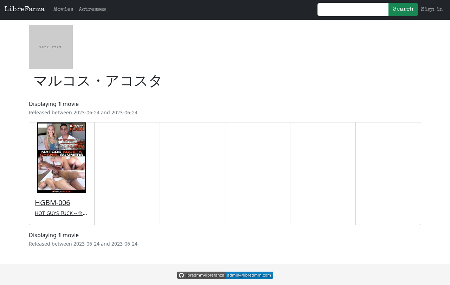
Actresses (92, 10)
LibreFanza (24, 9)
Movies (63, 10)
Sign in (432, 10)
